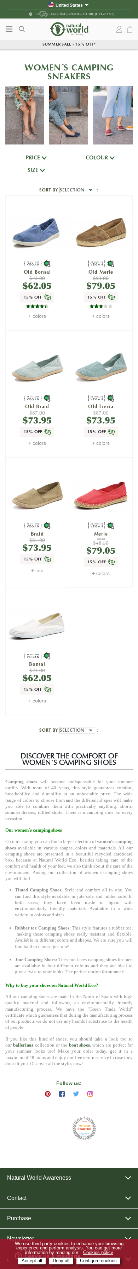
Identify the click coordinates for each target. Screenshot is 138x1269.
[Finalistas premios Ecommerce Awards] (84, 1129)
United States (69, 5)
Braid (37, 534)
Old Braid (37, 407)
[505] (37, 625)
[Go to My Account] (119, 29)
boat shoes (79, 1045)
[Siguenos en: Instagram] (90, 1094)
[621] (100, 233)
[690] (37, 233)
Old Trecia (101, 407)
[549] (100, 495)
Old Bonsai (37, 272)
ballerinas (23, 1045)
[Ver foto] (24, 115)
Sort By (49, 190)
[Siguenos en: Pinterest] (48, 1094)
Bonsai (37, 664)
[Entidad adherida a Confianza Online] (51, 1128)
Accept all (32, 1260)
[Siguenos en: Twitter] (76, 1094)
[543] (37, 495)
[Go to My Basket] (131, 30)
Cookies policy (98, 1252)
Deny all (61, 1260)
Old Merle (100, 272)
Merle (101, 534)
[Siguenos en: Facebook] (62, 1094)
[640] (37, 368)
